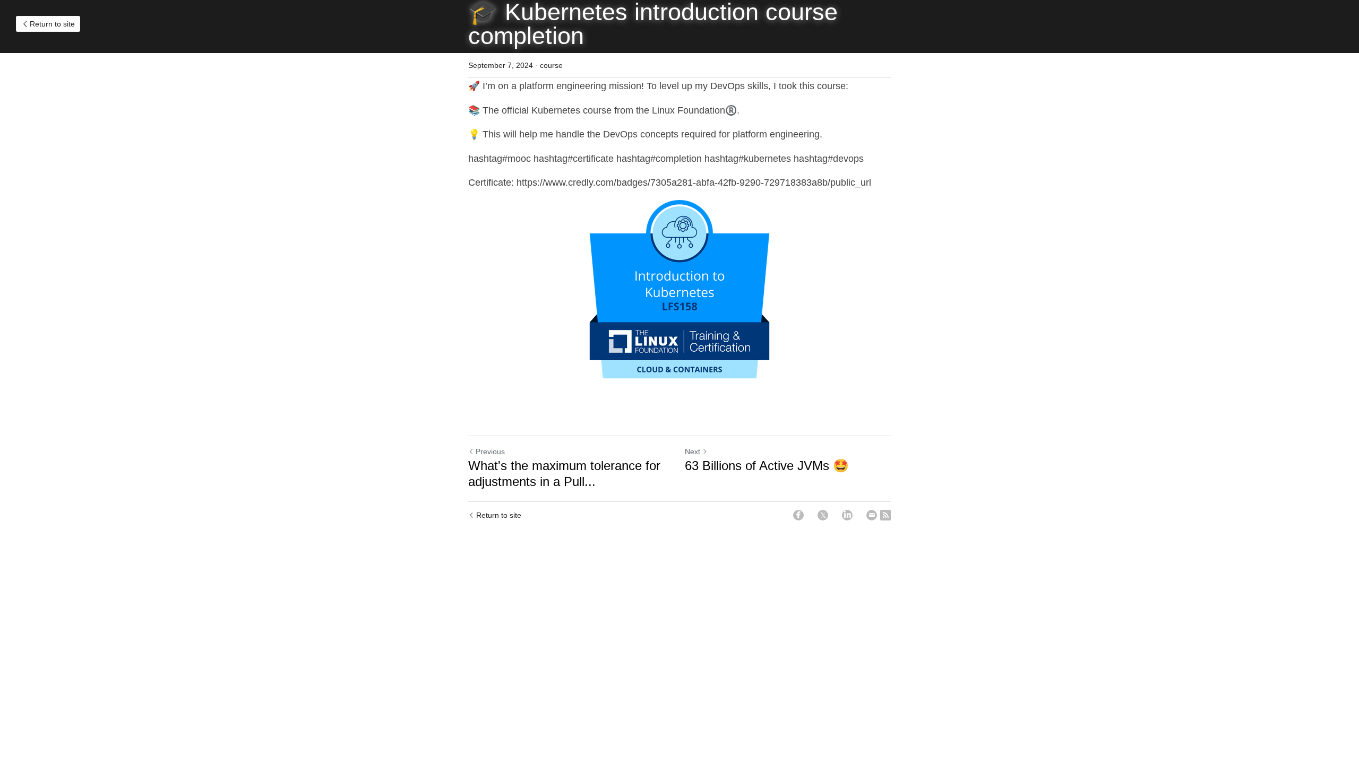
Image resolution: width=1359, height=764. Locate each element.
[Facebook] (798, 515)
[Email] (871, 515)
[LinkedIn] (847, 515)
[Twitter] (823, 515)
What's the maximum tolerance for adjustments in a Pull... (564, 473)
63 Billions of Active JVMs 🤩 (767, 465)
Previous (490, 451)
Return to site (52, 24)
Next (692, 451)
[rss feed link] (885, 515)
